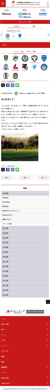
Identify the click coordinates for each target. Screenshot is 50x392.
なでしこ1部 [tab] (18, 51)
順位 (2, 329)
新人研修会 (6, 202)
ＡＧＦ (14, 32)
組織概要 (4, 367)
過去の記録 (5, 378)
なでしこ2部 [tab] (31, 51)
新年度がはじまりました (10, 211)
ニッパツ (19, 39)
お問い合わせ (5, 383)
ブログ (3, 340)
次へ (42, 177)
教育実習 (5, 206)
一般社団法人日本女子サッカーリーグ (28, 3)
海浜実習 (5, 198)
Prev (1, 35)
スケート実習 (7, 224)
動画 (2, 356)
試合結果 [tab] (16, 26)
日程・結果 (5, 324)
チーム (3, 335)
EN (48, 5)
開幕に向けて (7, 219)
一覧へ (25, 177)
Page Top (48, 302)
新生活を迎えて (7, 215)
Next (49, 35)
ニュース (4, 345)
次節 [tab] (33, 26)
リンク (3, 372)
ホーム (3, 319)
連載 (2, 362)
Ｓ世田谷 (7, 39)
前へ (7, 177)
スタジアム (5, 351)
